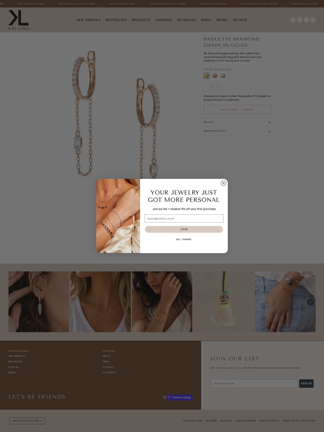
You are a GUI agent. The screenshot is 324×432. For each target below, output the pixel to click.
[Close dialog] (223, 183)
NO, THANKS (184, 239)
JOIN (184, 229)
